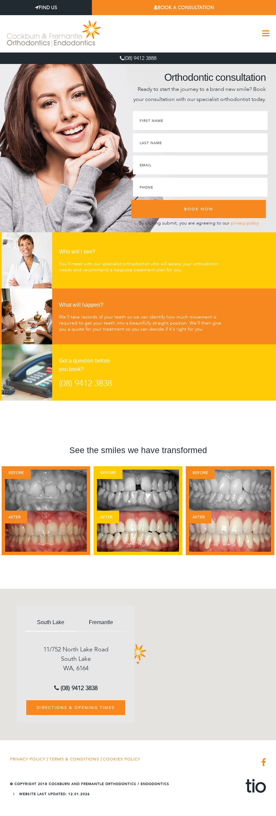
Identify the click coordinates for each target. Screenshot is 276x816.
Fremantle (101, 622)
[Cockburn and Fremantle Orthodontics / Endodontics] (54, 33)
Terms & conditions (74, 759)
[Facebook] (262, 763)
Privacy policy (27, 759)
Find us (48, 7)
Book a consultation (186, 7)
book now (198, 209)
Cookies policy (121, 759)
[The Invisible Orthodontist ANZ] (256, 786)
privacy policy (245, 223)
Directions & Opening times (76, 707)
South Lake (50, 622)
